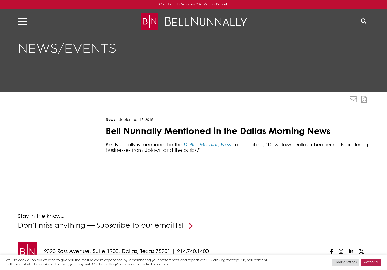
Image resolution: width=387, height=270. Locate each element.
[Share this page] (353, 99)
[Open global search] (363, 21)
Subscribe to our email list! (141, 225)
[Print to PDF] (364, 99)
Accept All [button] (371, 262)
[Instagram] (341, 251)
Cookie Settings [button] (346, 262)
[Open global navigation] (24, 21)
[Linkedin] (351, 251)
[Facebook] (331, 251)
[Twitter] (361, 251)
